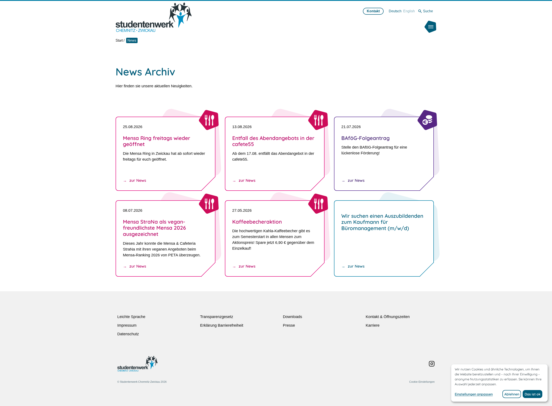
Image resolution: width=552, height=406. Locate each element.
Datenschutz (128, 334)
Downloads (292, 317)
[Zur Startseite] (153, 17)
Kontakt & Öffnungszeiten (388, 317)
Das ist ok (533, 394)
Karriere (373, 325)
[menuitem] (395, 11)
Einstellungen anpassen (474, 394)
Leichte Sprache (131, 317)
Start (119, 40)
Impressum (126, 325)
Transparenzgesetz (216, 317)
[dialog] (499, 383)
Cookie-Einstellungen (422, 381)
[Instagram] (432, 364)
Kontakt (373, 11)
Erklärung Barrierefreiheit (221, 325)
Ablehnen (511, 394)
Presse (289, 325)
